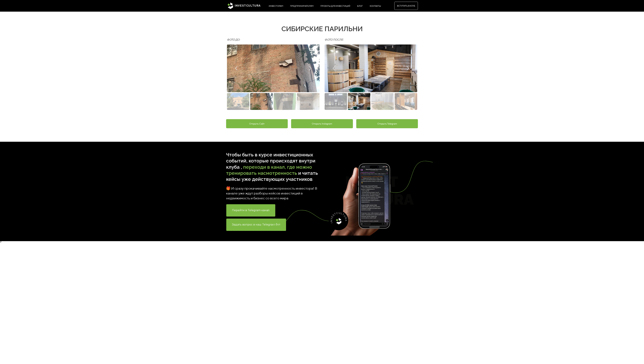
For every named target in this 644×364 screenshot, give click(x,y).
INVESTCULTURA (247, 5)
